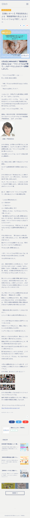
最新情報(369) (4, 412)
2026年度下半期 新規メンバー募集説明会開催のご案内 (15, 444)
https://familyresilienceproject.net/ (11, 408)
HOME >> (15, 493)
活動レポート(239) (10, 412)
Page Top (15, 509)
